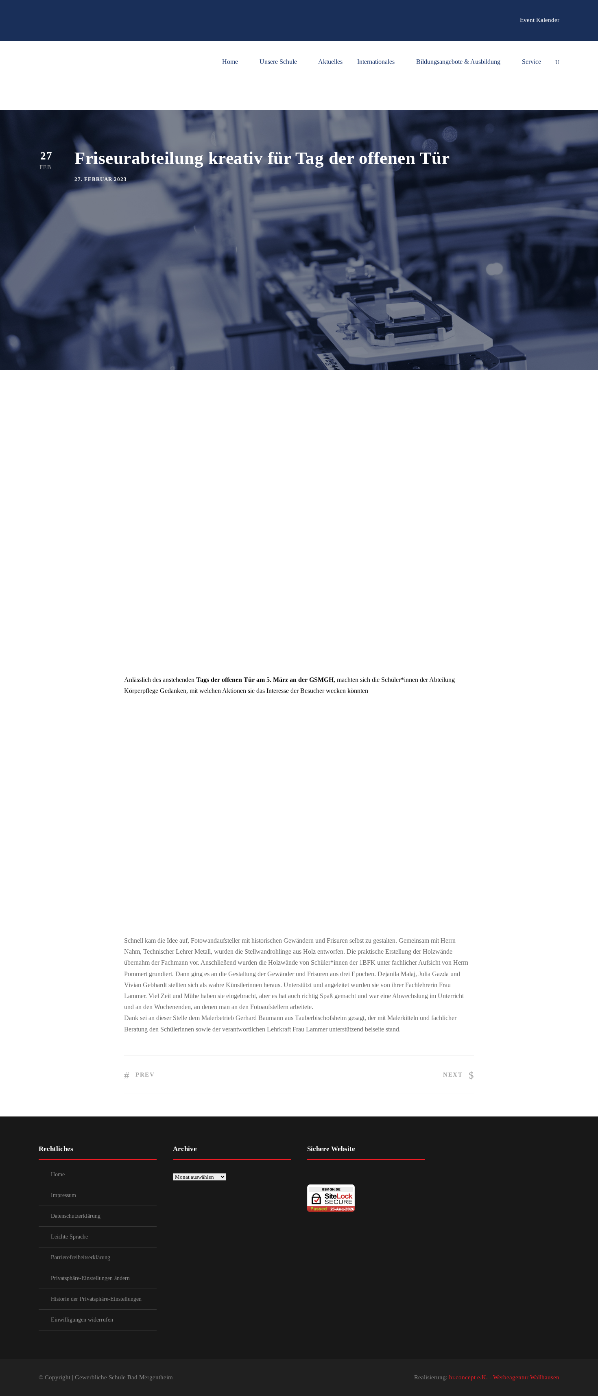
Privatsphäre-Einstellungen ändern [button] (90, 1278)
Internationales (376, 61)
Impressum (63, 1195)
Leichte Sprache (69, 1237)
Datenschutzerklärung (75, 1216)
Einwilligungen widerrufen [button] (82, 1320)
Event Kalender (539, 20)
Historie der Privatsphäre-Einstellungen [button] (96, 1299)
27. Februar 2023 (100, 179)
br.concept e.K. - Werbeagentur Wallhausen (504, 1377)
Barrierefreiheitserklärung (80, 1257)
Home (230, 61)
